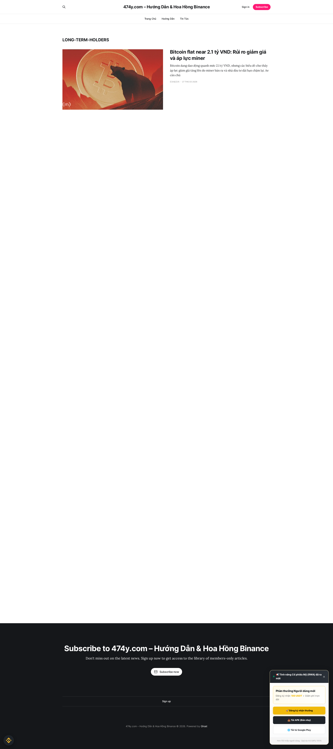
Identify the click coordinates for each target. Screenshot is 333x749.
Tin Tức (184, 18)
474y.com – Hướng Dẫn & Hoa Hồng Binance (166, 7)
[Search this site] (64, 7)
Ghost (204, 726)
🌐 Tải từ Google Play (299, 730)
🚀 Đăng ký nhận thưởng (299, 710)
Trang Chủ (150, 18)
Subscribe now (169, 672)
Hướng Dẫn (168, 18)
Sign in (245, 6)
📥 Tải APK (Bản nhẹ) (299, 720)
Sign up (166, 701)
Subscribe (262, 6)
